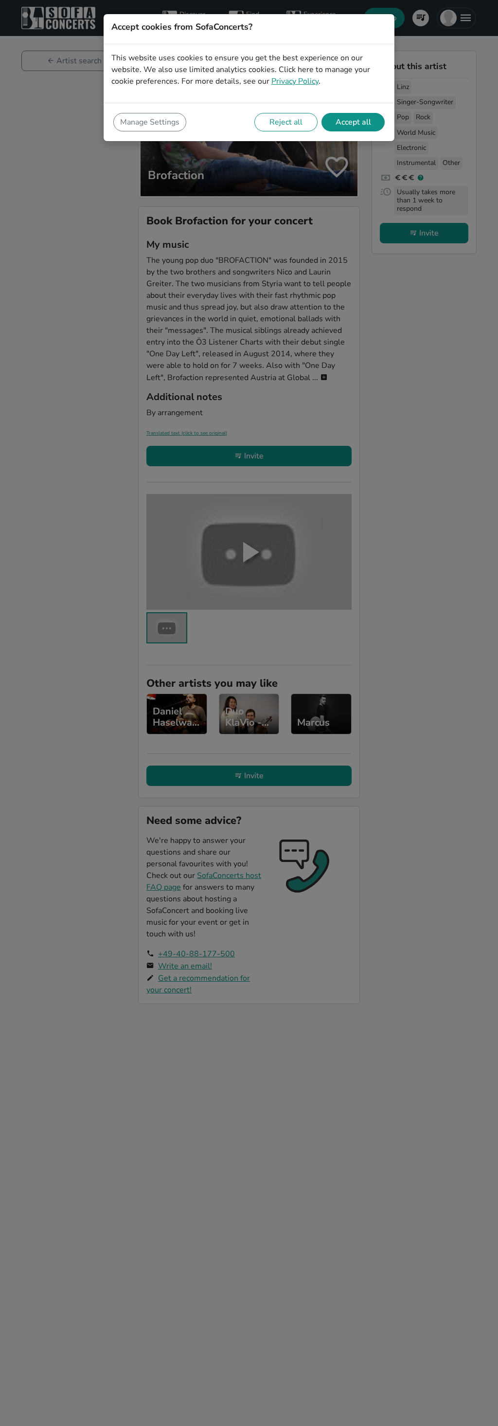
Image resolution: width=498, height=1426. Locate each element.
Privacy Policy (295, 81)
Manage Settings (149, 122)
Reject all (285, 122)
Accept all (353, 122)
